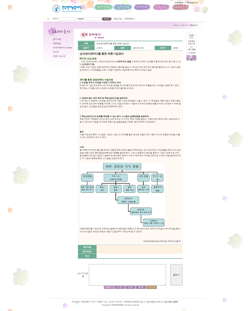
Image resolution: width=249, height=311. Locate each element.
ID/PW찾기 (129, 19)
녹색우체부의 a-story (62, 47)
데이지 (56, 52)
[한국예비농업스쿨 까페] (191, 44)
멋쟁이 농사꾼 (59, 56)
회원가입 (118, 19)
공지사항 (57, 39)
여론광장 (57, 43)
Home (175, 25)
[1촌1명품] (191, 51)
